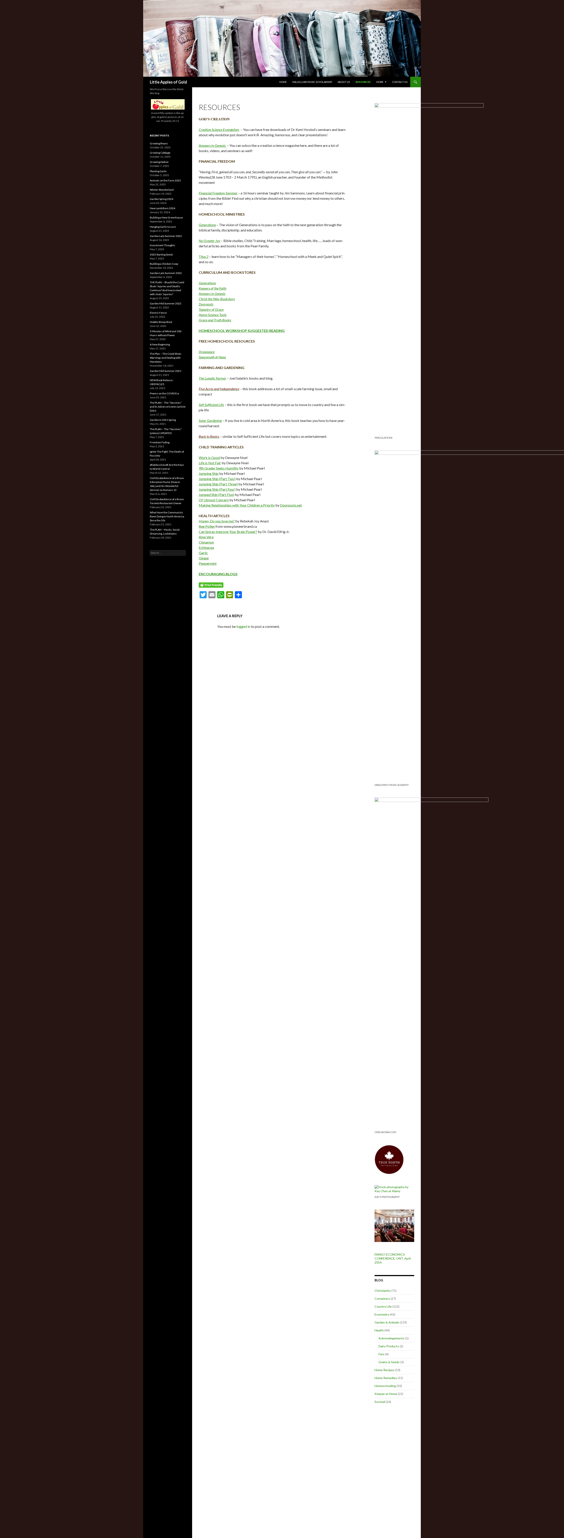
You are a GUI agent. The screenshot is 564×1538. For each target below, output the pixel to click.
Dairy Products (388, 1346)
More (379, 81)
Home (283, 81)
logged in (243, 626)
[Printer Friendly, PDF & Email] (211, 585)
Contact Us (399, 81)
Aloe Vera (206, 537)
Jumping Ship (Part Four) (217, 489)
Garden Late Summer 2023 (166, 236)
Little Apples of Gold (168, 82)
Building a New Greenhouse (166, 217)
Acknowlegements (391, 1338)
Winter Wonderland (162, 189)
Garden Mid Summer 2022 (165, 303)
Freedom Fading (159, 442)
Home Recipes (384, 1370)
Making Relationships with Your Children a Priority (237, 505)
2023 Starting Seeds (161, 254)
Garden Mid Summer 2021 (165, 371)
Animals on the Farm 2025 (165, 180)
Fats (381, 1354)
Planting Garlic (158, 171)
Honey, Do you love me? (217, 521)
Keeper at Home (386, 1394)
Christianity (383, 1290)
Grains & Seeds (389, 1362)
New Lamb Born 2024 (162, 208)
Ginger (204, 558)
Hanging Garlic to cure (163, 226)
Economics (382, 1314)
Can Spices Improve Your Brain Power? (228, 531)
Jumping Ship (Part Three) (218, 484)
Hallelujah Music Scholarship (312, 81)
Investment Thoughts (162, 245)
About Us (344, 81)
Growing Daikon (159, 162)
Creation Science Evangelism (219, 129)
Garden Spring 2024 (161, 199)
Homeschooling (385, 1386)
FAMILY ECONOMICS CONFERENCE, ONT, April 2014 (393, 1258)
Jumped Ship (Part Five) (216, 494)
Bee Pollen (207, 526)
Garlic (203, 553)
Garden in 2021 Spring (163, 419)
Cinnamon (206, 542)
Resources (363, 81)
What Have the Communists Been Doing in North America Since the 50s (167, 516)
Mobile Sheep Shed (161, 322)
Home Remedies (386, 1378)
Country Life (383, 1306)
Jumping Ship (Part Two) (217, 479)
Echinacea (206, 547)
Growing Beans (159, 143)
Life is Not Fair (210, 463)
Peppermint (208, 563)
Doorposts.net (291, 505)
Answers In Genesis (212, 145)
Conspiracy (382, 1298)
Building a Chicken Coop (164, 263)
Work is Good (209, 457)
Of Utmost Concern (214, 500)
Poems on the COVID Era (164, 393)
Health (379, 1330)
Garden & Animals (387, 1322)
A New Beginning (160, 344)
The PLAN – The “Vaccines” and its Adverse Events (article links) (168, 406)
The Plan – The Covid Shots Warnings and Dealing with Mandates (165, 357)
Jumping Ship (209, 473)
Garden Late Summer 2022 (166, 273)
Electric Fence (158, 312)
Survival (380, 1402)
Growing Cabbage (160, 152)
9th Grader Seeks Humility (219, 468)
